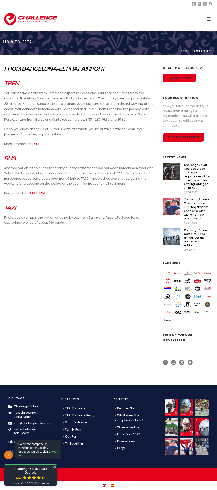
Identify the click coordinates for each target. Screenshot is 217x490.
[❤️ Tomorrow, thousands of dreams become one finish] (171, 427)
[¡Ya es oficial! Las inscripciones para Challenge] (171, 446)
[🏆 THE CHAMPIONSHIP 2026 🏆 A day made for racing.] (186, 446)
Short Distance (76, 422)
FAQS (121, 448)
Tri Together (74, 443)
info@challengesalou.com (33, 423)
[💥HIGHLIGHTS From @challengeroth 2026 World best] (202, 407)
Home (185, 50)
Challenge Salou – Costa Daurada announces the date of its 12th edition (196, 237)
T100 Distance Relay (79, 415)
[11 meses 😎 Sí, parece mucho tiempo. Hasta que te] (186, 427)
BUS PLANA (37, 193)
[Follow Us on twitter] (181, 362)
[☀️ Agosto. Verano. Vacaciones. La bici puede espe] (171, 407)
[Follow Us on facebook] (165, 362)
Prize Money (126, 441)
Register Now (126, 408)
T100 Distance (75, 408)
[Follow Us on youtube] (190, 362)
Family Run (73, 429)
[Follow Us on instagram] (173, 362)
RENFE (37, 144)
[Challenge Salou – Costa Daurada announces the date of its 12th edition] (171, 236)
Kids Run (71, 436)
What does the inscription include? (129, 417)
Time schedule (128, 427)
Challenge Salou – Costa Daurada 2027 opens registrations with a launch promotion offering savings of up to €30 (197, 176)
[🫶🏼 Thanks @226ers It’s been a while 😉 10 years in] (202, 446)
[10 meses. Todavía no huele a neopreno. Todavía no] (186, 407)
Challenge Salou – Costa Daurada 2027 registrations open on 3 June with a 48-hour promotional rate (196, 209)
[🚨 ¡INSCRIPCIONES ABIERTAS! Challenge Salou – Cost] (202, 427)
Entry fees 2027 (128, 434)
